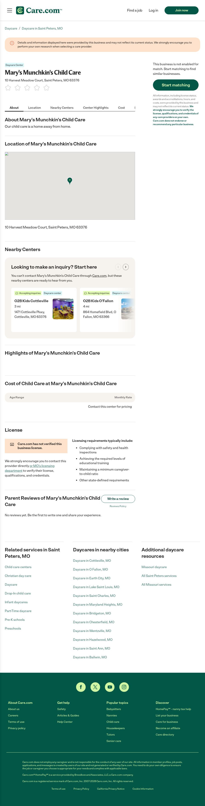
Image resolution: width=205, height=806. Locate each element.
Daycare (11, 584)
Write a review (118, 499)
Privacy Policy (81, 788)
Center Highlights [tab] (96, 108)
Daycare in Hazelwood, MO (93, 640)
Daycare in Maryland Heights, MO (97, 604)
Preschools (13, 628)
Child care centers (18, 567)
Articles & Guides (68, 715)
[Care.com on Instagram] (124, 687)
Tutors (111, 734)
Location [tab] (34, 108)
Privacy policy (16, 728)
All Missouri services (156, 584)
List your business (167, 715)
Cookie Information (143, 788)
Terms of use (16, 722)
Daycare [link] (11, 28)
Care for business (167, 722)
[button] (153, 10)
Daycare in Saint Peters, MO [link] (42, 28)
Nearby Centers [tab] (61, 108)
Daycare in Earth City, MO (91, 578)
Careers (13, 715)
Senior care (114, 741)
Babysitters (114, 709)
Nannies (112, 715)
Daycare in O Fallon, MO (90, 569)
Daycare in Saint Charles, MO (94, 596)
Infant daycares (16, 602)
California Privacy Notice (111, 788)
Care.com (99, 276)
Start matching (176, 85)
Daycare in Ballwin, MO (90, 657)
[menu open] (9, 10)
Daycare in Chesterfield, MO (93, 622)
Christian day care (18, 576)
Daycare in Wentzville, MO (92, 631)
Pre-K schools (15, 620)
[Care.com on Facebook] (81, 687)
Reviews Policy (118, 506)
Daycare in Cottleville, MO (92, 561)
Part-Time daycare (18, 611)
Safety (61, 709)
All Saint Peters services (159, 576)
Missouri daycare (154, 567)
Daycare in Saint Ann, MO (91, 648)
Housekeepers (116, 728)
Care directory (165, 734)
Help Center (64, 722)
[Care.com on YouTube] (110, 687)
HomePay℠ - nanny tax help (173, 709)
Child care (113, 722)
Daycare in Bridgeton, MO (92, 613)
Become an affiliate (168, 728)
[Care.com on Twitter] (95, 687)
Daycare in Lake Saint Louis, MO (96, 587)
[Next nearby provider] (126, 267)
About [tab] (14, 108)
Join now (181, 10)
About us (13, 709)
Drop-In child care (18, 593)
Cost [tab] (121, 108)
